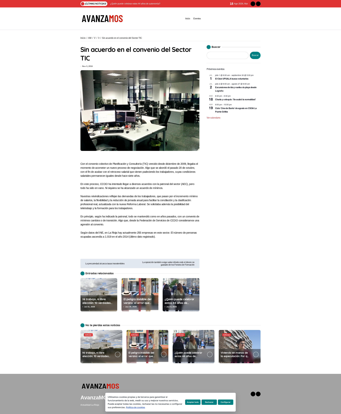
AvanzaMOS (95, 397)
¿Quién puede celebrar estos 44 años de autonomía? (179, 303)
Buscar (216, 47)
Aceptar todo (193, 402)
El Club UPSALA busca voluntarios (231, 78)
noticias (88, 335)
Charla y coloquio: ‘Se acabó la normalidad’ (235, 99)
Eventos (197, 18)
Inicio (187, 18)
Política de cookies (135, 407)
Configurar (226, 402)
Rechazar (209, 402)
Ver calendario (213, 117)
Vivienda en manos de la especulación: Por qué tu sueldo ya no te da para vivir (235, 358)
